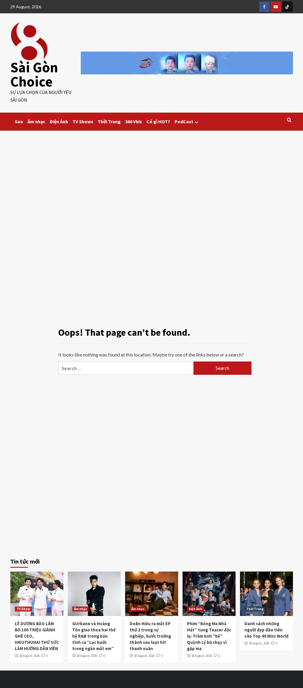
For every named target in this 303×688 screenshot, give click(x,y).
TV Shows (82, 121)
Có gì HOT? (158, 121)
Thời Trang (109, 121)
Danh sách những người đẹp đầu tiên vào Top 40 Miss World (266, 630)
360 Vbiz (133, 121)
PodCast (184, 121)
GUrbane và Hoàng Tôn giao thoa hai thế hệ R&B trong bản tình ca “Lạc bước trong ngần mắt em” (94, 636)
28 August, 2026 (29, 656)
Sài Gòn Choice (34, 74)
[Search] (289, 120)
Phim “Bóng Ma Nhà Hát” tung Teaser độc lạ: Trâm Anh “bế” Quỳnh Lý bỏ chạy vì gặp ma (209, 636)
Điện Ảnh (59, 121)
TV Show (23, 609)
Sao (19, 121)
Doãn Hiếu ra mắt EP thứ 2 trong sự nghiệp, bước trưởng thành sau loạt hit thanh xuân (150, 636)
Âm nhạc (36, 121)
